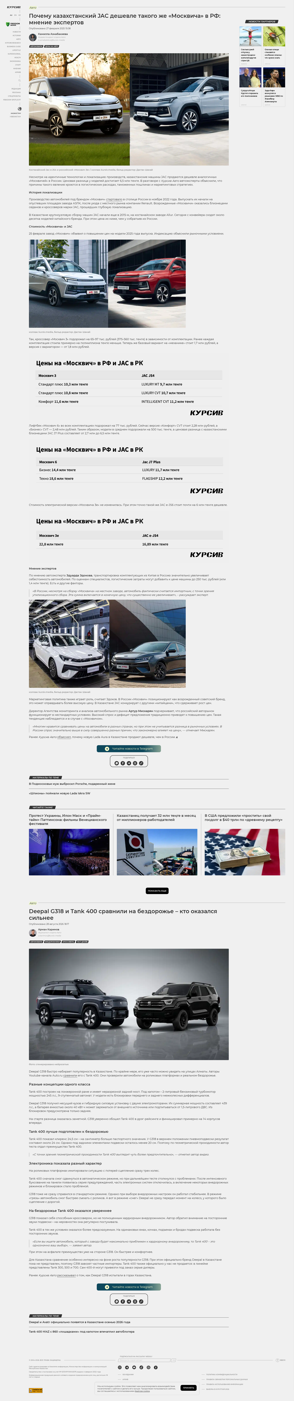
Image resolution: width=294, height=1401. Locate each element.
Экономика (15, 61)
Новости (17, 32)
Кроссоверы (68, 942)
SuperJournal (14, 54)
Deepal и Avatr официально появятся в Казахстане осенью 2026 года (79, 1322)
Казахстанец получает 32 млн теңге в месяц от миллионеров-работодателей (156, 818)
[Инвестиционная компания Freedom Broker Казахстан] (13, 24)
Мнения (17, 69)
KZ (20, 15)
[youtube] (134, 1367)
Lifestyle (16, 50)
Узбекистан (15, 117)
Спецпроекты (14, 96)
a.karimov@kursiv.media (49, 935)
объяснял (64, 737)
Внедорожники (52, 942)
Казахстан (16, 113)
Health (17, 58)
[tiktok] (141, 1367)
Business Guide (14, 47)
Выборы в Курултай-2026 (217, 1389)
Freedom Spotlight (12, 100)
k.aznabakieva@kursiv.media (51, 40)
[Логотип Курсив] (14, 7)
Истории (17, 36)
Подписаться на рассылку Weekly (136, 1357)
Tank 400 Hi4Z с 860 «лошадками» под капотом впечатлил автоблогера (81, 1331)
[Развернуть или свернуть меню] (20, 80)
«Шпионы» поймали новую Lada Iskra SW (59, 793)
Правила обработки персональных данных (227, 1379)
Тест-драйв (82, 942)
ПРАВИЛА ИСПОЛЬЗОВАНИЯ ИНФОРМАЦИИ (224, 1384)
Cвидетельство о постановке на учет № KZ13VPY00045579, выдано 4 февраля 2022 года (65, 1372)
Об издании (128, 1375)
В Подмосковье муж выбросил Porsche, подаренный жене (72, 784)
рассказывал (66, 1275)
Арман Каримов (48, 929)
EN (15, 15)
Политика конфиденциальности (221, 1375)
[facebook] (156, 1367)
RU (11, 15)
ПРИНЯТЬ (188, 1387)
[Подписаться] (173, 1360)
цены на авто (51, 46)
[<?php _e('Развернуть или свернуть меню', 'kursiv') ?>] (20, 109)
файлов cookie (142, 1391)
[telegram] (127, 1367)
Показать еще (157, 890)
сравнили (70, 1075)
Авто (18, 39)
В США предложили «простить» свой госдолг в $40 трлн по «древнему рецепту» (244, 818)
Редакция (16, 89)
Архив (18, 72)
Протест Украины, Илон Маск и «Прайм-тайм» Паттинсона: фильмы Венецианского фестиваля (68, 820)
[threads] (148, 1367)
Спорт (18, 65)
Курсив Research (13, 43)
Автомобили (36, 46)
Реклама (16, 92)
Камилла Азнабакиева (53, 34)
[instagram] (120, 1367)
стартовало (114, 199)
